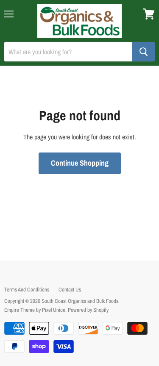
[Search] (143, 51)
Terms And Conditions (26, 289)
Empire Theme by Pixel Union (34, 309)
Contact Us (70, 289)
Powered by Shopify (88, 309)
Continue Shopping (80, 163)
